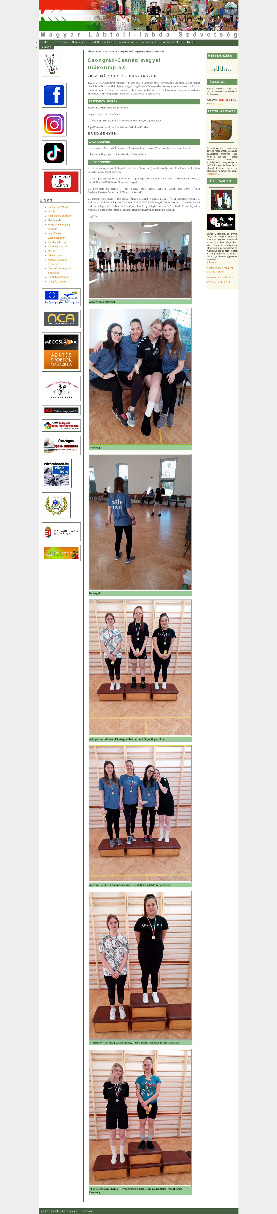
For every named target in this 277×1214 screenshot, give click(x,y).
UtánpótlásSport (57, 281)
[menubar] (120, 44)
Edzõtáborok (55, 255)
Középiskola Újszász (59, 215)
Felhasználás (214, 103)
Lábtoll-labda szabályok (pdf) (221, 277)
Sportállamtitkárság (58, 277)
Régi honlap (60, 42)
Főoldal (43, 42)
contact (54, 1211)
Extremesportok (56, 237)
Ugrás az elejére (69, 1211)
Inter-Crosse (54, 233)
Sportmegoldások (57, 246)
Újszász (52, 211)
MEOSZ (52, 251)
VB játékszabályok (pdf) (219, 282)
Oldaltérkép (79, 42)
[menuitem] (44, 42)
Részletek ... (213, 174)
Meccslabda (54, 220)
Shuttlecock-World (58, 207)
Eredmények (148, 42)
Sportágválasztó (57, 242)
